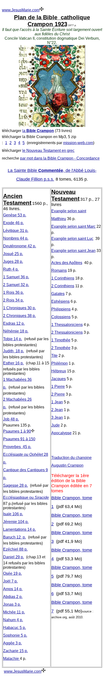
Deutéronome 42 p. (19, 246)
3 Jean (57, 417)
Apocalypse (61, 433)
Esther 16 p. (13, 363)
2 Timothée (60, 348)
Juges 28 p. (13, 261)
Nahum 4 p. (13, 620)
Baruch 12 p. (14, 537)
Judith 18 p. (13, 351)
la (38, 131)
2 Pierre (58, 394)
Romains (59, 270)
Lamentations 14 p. (19, 529)
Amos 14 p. (12, 589)
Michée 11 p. (14, 612)
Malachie (11, 658)
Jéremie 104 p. (16, 522)
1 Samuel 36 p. (16, 277)
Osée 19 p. (12, 573)
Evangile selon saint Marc (73, 226)
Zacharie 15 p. (15, 651)
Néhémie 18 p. (15, 331)
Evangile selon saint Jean (73, 251)
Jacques (58, 379)
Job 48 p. (11, 419)
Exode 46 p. (13, 223)
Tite (54, 356)
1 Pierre (58, 386)
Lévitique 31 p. (15, 231)
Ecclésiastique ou (26, 497)
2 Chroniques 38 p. (19, 316)
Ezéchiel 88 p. (15, 549)
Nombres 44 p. (15, 238)
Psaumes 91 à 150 (19, 439)
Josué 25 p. (13, 254)
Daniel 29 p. (13, 557)
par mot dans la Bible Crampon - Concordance (60, 158)
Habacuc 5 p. (14, 628)
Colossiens (61, 317)
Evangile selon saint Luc (72, 238)
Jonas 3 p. (12, 604)
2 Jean (57, 410)
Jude (55, 425)
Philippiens (61, 309)
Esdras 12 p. (14, 323)
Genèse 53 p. (14, 215)
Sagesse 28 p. (15, 485)
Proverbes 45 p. (17, 447)
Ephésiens (60, 301)
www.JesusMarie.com (20, 10)
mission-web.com (78, 143)
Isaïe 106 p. (13, 514)
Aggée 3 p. (12, 643)
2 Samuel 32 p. (16, 285)
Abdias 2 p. (12, 597)
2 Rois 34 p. (13, 300)
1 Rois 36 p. (13, 292)
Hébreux (58, 371)
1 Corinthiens (62, 278)
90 (17, 431)
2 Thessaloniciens (67, 332)
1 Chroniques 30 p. (19, 308)
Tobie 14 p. (12, 339)
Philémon (59, 363)
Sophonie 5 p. (15, 635)
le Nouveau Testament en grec (48, 150)
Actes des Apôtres (66, 263)
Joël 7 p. (10, 581)
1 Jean (57, 402)
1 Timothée (60, 340)
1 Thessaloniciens (67, 325)
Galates (58, 294)
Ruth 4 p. (11, 269)
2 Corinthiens (62, 286)
